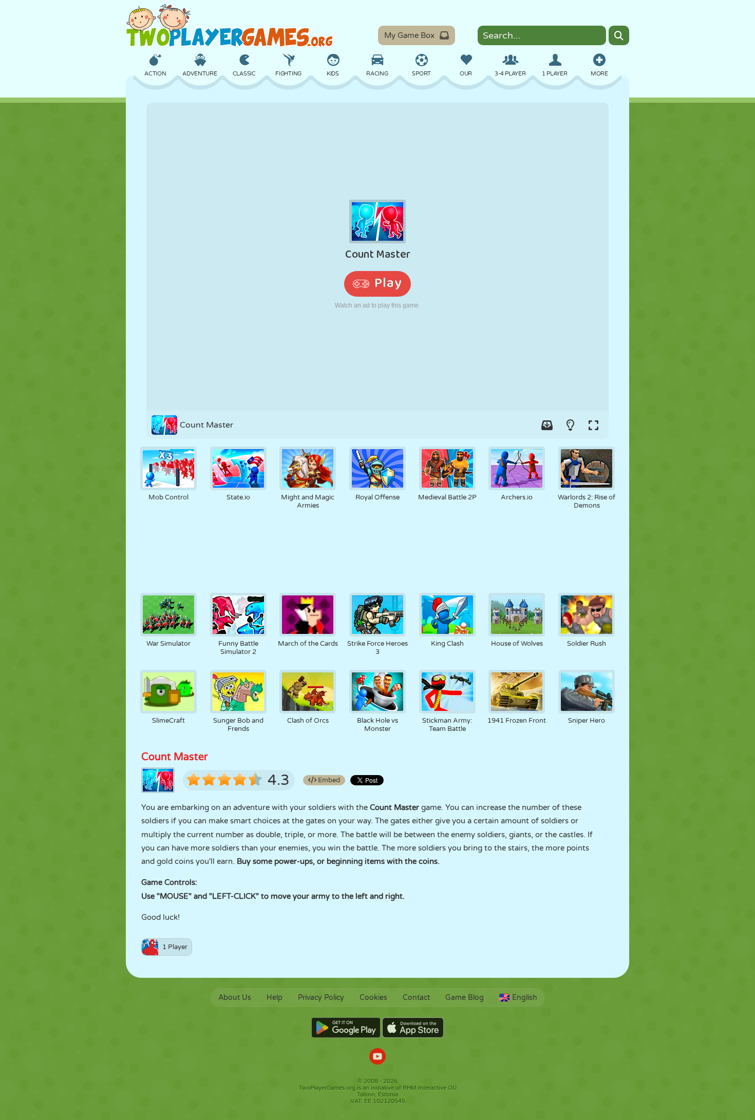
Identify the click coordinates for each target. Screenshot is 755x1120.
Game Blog (464, 997)
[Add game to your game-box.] (547, 425)
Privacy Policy (321, 997)
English (524, 997)
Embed (328, 780)
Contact (416, 997)
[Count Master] (377, 257)
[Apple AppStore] (413, 1027)
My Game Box (409, 35)
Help (274, 997)
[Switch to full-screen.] (593, 425)
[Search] (619, 35)
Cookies (373, 997)
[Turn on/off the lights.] (570, 425)
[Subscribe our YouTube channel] (377, 1058)
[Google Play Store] (346, 1027)
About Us (234, 997)
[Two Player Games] (229, 25)
